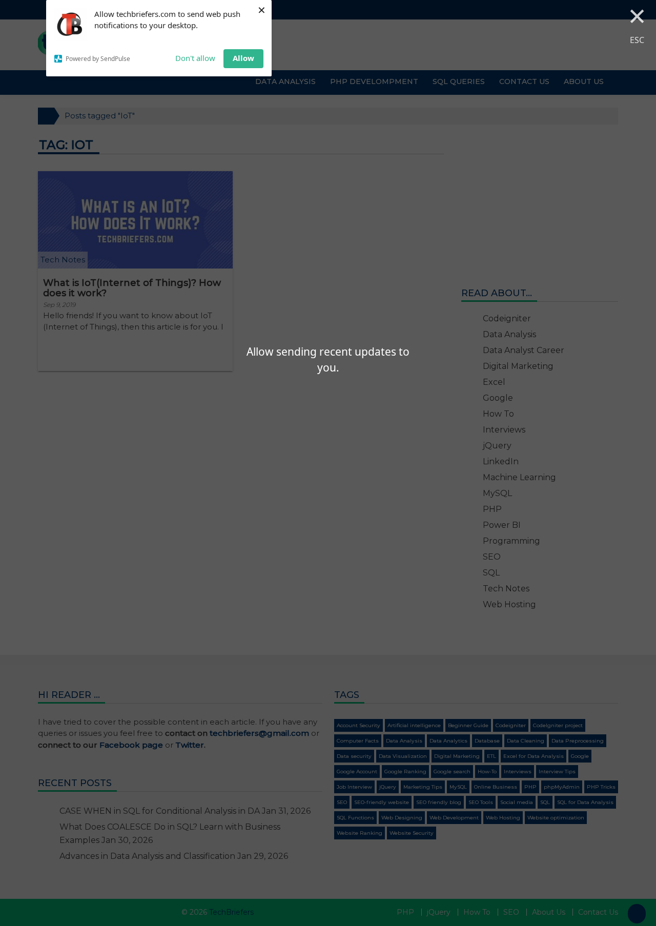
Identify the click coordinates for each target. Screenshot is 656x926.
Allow (243, 58)
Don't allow (195, 58)
